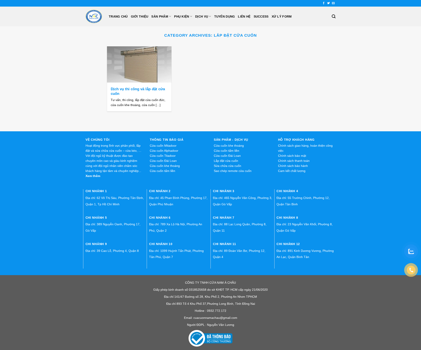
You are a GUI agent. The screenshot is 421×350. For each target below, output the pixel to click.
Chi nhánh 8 (287, 217)
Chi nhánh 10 (161, 244)
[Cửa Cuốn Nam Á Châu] (94, 16)
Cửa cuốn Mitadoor (163, 145)
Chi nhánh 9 (96, 244)
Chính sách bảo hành (293, 166)
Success (261, 16)
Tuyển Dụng (224, 16)
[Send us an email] (333, 3)
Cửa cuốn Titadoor (163, 155)
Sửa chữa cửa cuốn (227, 166)
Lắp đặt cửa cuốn (226, 160)
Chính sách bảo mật (292, 155)
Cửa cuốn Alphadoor (164, 150)
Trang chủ (118, 16)
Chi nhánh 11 (224, 244)
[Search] (333, 16)
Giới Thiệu (139, 16)
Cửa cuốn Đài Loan (163, 160)
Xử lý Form (282, 16)
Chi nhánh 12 (288, 244)
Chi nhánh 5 (96, 217)
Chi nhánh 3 (223, 191)
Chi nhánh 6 (160, 217)
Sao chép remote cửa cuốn (233, 171)
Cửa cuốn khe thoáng (165, 166)
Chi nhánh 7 (223, 217)
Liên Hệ (244, 16)
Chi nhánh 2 (160, 191)
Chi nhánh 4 (287, 191)
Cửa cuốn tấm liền (162, 171)
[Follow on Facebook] (323, 3)
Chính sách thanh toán (294, 160)
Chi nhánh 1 (96, 191)
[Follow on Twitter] (328, 3)
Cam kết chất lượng (291, 171)
